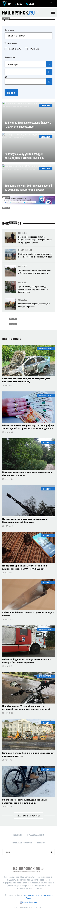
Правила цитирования (22, 842)
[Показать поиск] (51, 3)
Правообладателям (35, 834)
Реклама (41, 842)
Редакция (17, 834)
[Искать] (51, 852)
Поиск (11, 92)
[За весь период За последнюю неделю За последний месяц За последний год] (28, 64)
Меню (53, 12)
